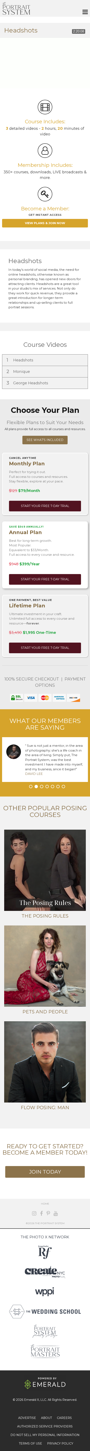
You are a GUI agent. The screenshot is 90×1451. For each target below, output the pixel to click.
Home (45, 1203)
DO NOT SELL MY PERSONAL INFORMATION (45, 1435)
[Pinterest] (48, 1213)
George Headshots (27, 383)
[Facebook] (41, 1213)
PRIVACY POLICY (60, 1443)
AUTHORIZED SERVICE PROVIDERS (45, 1426)
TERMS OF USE (30, 1443)
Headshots (20, 360)
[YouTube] (55, 1213)
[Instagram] (34, 1213)
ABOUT (46, 1418)
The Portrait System (16, 8)
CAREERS (64, 1418)
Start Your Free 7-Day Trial (45, 506)
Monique (18, 371)
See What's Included (45, 440)
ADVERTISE (27, 1418)
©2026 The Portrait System (45, 1223)
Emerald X (31, 1400)
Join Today (45, 1172)
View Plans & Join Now (45, 223)
